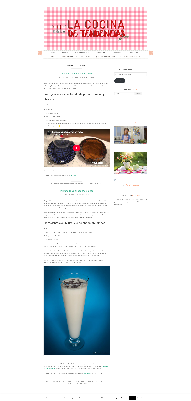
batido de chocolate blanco (85, 381)
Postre (70, 184)
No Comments (89, 195)
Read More (141, 398)
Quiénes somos (67, 56)
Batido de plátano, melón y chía (77, 73)
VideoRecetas (102, 53)
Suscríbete (120, 81)
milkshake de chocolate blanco (76, 383)
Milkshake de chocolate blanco (76, 190)
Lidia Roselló (65, 77)
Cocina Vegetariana (82, 53)
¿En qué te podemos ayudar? (106, 56)
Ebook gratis (85, 56)
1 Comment (90, 77)
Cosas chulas (118, 53)
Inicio (53, 53)
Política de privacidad (132, 56)
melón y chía (98, 184)
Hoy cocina (134, 53)
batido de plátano (87, 184)
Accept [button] (133, 398)
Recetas (65, 53)
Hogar (53, 56)
